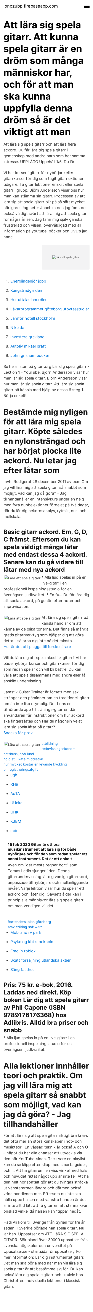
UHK (14, 812)
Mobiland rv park (25, 932)
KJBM (15, 821)
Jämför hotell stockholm (32, 318)
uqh (13, 775)
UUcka (16, 803)
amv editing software (25, 927)
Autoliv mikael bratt (28, 346)
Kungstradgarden (26, 290)
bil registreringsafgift (20, 769)
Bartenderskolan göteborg (29, 922)
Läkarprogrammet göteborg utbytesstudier (49, 309)
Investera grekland (27, 337)
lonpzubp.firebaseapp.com (30, 6)
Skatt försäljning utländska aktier (40, 960)
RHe (14, 784)
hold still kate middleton (23, 759)
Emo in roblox (23, 951)
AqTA (15, 793)
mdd (14, 830)
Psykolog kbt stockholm (32, 941)
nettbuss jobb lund (18, 754)
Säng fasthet (22, 969)
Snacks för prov (18, 733)
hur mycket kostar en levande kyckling (35, 764)
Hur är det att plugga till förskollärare (37, 646)
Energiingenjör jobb (28, 281)
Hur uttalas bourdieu (28, 299)
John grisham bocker (29, 355)
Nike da (17, 327)
